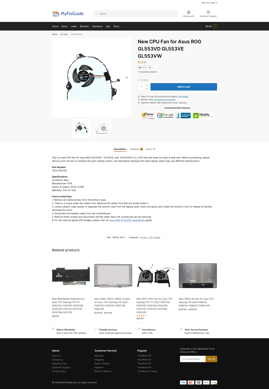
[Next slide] (127, 78)
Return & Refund (103, 371)
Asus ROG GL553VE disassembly (127, 220)
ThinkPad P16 (144, 367)
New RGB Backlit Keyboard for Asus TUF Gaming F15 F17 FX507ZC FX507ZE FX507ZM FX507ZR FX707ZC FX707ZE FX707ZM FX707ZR (68, 305)
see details (183, 96)
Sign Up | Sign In (209, 2)
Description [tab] (120, 149)
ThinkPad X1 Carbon (147, 371)
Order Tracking (102, 363)
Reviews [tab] (136, 149)
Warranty (99, 355)
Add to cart (183, 86)
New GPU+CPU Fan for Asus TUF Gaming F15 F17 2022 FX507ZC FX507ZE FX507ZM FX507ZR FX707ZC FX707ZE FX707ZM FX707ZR (154, 305)
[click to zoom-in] (91, 77)
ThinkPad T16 (144, 363)
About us (56, 355)
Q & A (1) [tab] (150, 149)
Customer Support (208, 16)
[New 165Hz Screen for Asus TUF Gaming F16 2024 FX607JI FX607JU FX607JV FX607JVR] (198, 276)
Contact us (57, 359)
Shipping (99, 359)
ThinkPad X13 (144, 359)
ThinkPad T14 (144, 355)
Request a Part (59, 363)
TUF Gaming (154, 237)
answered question (147, 72)
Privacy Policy (59, 371)
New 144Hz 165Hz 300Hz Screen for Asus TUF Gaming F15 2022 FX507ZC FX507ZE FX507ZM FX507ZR (112, 303)
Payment (99, 367)
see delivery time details (164, 99)
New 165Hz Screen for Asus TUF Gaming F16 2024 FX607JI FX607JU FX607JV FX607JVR (196, 302)
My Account (188, 16)
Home (54, 34)
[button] (211, 26)
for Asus (64, 34)
